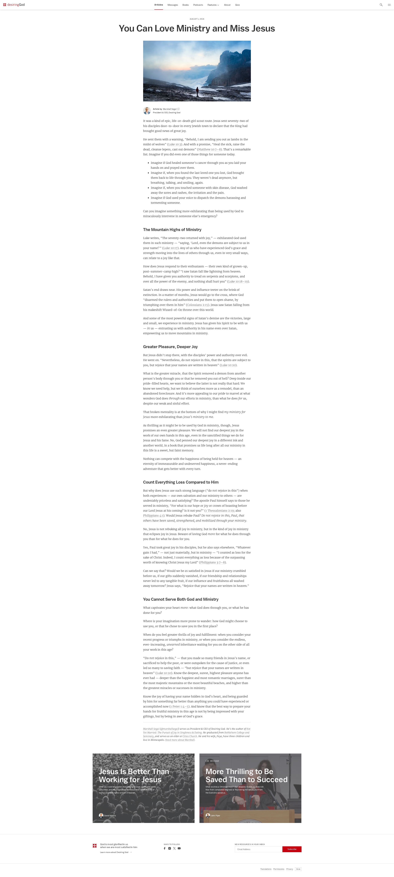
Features (212, 4)
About (227, 4)
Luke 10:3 (174, 144)
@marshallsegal (169, 728)
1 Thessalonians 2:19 (220, 510)
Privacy (289, 869)
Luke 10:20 (228, 365)
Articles (158, 4)
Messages (173, 4)
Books (186, 4)
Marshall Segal (151, 728)
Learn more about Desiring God (114, 852)
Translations (265, 869)
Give (237, 4)
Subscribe (291, 849)
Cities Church (190, 736)
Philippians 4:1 (153, 515)
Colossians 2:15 (197, 305)
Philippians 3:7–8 (212, 562)
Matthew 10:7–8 (209, 149)
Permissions (278, 869)
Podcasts (198, 4)
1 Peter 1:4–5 (179, 706)
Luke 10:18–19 (238, 281)
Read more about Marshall (180, 739)
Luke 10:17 (170, 248)
